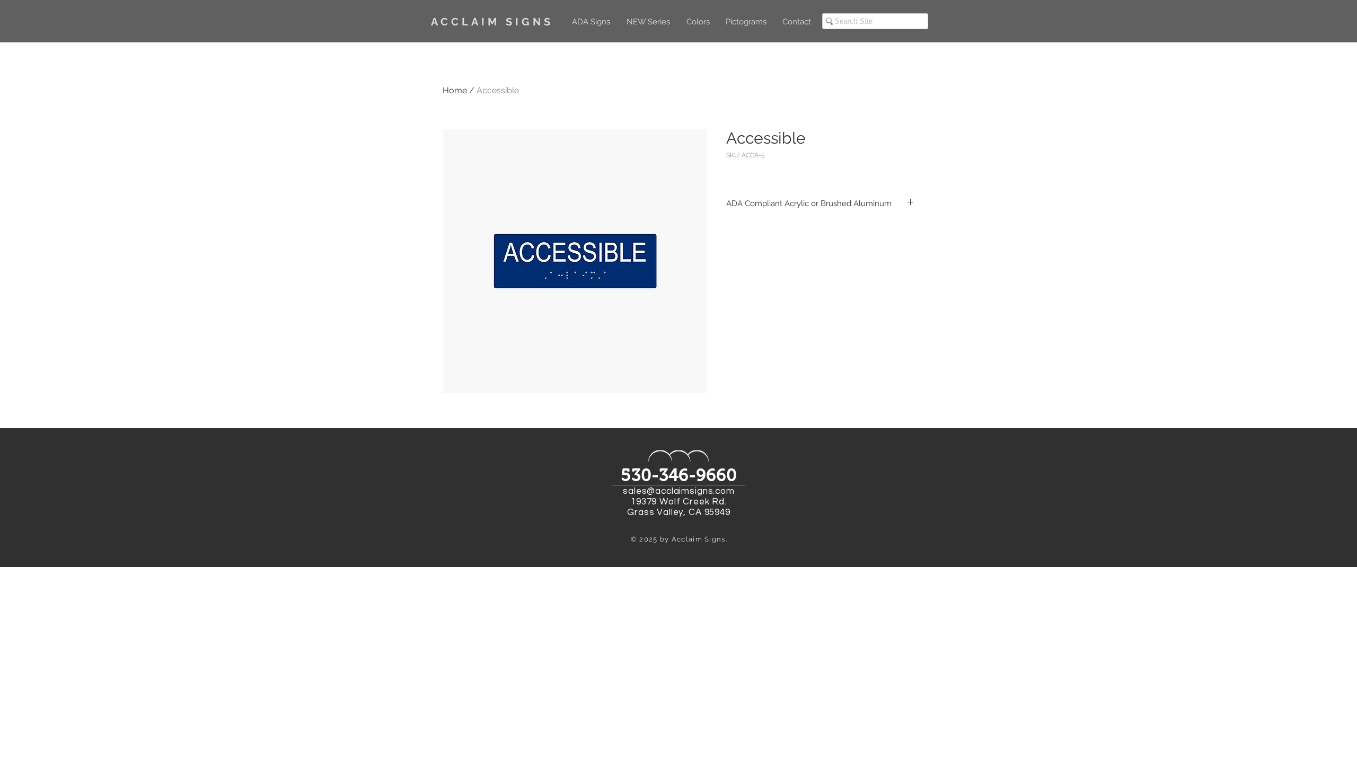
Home (455, 90)
